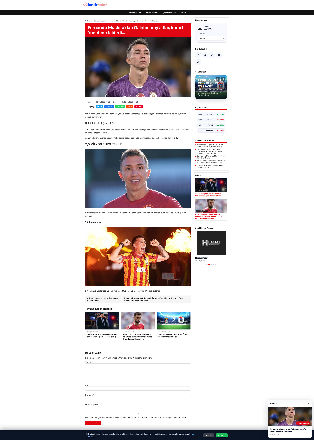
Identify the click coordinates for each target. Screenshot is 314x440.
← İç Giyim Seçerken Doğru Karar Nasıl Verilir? (102, 299)
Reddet (209, 435)
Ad (87, 385)
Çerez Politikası (169, 13)
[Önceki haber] (218, 79)
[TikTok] (198, 62)
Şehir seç (202, 33)
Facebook (109, 106)
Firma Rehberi (152, 13)
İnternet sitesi (91, 404)
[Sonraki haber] (223, 79)
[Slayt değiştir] (207, 264)
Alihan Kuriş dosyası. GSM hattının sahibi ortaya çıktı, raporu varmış (210, 146)
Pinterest (139, 106)
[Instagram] (212, 55)
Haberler (88, 21)
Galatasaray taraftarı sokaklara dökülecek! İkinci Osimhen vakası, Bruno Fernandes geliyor (210, 151)
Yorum (89, 362)
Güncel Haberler (134, 13)
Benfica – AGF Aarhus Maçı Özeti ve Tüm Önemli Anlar (211, 157)
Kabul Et (221, 435)
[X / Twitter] (205, 55)
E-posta (89, 395)
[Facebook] (198, 55)
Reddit (129, 106)
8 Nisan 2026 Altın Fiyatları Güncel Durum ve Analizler (210, 166)
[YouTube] (219, 55)
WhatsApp (120, 106)
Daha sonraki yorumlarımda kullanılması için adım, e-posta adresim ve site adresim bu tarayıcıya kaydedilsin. (135, 417)
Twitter (99, 106)
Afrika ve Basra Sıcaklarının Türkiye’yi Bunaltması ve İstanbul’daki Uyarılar (211, 162)
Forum (183, 13)
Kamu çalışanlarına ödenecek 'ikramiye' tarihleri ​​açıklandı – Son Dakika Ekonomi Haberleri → (153, 299)
